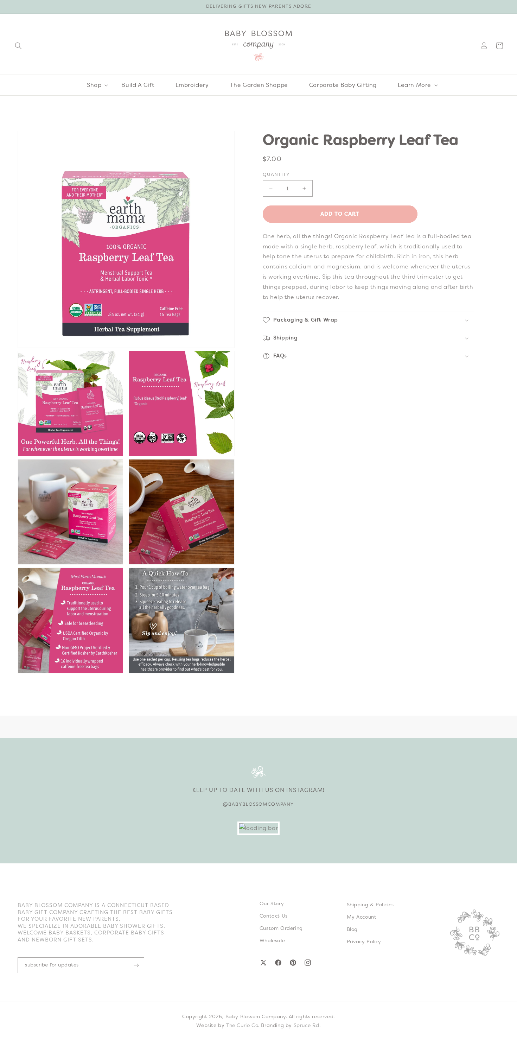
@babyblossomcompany (258, 804)
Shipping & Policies (370, 904)
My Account (362, 917)
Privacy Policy (364, 941)
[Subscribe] (136, 965)
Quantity (276, 174)
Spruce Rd (306, 1025)
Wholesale (272, 940)
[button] (18, 45)
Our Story (272, 903)
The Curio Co (242, 1025)
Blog (352, 929)
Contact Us (274, 916)
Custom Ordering (281, 928)
